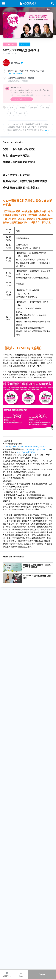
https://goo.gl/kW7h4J (35, 449)
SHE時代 (22, 107)
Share (49, 9)
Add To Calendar (14, 73)
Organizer (7, 976)
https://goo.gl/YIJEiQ (26, 452)
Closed (42, 974)
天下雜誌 (45, 107)
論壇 (11, 107)
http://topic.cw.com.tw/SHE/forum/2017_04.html (24, 446)
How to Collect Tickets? (22, 99)
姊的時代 (22, 113)
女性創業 (33, 107)
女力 (11, 113)
